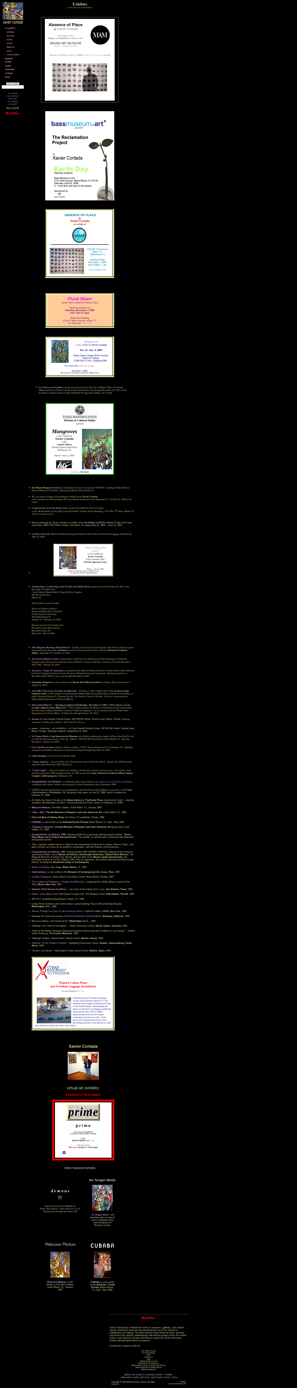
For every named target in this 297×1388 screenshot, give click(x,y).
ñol (15, 104)
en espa (11, 104)
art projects (138, 1374)
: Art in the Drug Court (49, 508)
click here (87, 323)
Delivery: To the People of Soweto (49, 943)
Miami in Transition (97, 55)
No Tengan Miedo (40, 736)
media (71, 55)
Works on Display (40, 867)
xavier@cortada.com (177, 1384)
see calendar (13, 93)
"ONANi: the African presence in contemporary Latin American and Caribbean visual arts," (76, 790)
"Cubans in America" (43, 827)
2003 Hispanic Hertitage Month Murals (51, 647)
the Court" (98, 549)
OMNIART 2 (54, 490)
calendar (150, 1374)
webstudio (126, 1377)
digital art (11, 47)
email (166, 1377)
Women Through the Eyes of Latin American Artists (57, 911)
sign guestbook (13, 96)
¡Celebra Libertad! (41, 534)
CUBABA (36, 822)
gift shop (145, 1377)
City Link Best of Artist (43, 747)
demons (35, 719)
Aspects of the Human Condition (49, 889)
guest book (156, 1377)
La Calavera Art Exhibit (50, 387)
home (175, 1377)
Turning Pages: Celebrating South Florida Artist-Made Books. (61, 586)
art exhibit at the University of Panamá (113, 781)
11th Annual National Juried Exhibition (82, 916)
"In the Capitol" (39, 770)
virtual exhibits (13, 55)
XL (33, 496)
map (92, 1140)
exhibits (169, 1374)
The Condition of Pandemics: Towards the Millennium (58, 881)
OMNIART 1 (100, 487)
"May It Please (93, 547)
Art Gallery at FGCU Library (98, 522)
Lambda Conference (42, 876)
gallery (127, 1374)
